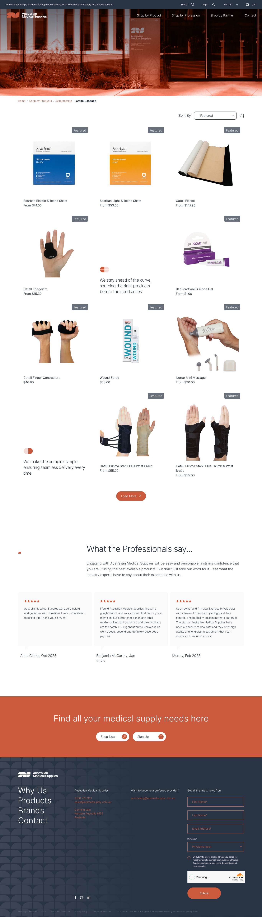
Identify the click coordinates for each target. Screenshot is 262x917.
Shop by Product (149, 15)
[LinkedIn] (89, 897)
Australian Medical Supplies (92, 790)
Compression (64, 100)
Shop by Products (40, 100)
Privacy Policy (81, 911)
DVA (44, 911)
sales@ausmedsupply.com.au (93, 802)
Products (35, 800)
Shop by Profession (186, 15)
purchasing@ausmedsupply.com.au (153, 798)
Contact (250, 15)
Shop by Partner (222, 15)
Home (21, 100)
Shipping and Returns (27, 911)
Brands (31, 810)
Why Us (32, 790)
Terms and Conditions (60, 911)
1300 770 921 (83, 798)
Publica (196, 911)
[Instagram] (81, 897)
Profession (192, 839)
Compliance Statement (102, 911)
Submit (204, 893)
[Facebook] (75, 897)
